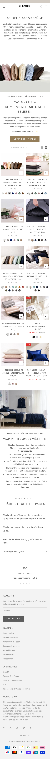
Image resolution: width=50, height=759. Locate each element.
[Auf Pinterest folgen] (24, 727)
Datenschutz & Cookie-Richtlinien (16, 689)
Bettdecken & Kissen (11, 642)
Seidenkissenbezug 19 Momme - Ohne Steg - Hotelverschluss (12, 182)
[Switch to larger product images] (42, 147)
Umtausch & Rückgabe (12, 680)
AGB (4, 684)
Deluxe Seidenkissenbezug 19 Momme (37, 326)
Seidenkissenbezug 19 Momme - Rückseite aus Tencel (13, 373)
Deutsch (23, 736)
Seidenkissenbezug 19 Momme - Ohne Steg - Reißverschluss (37, 182)
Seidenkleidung (9, 650)
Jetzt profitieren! (25, 139)
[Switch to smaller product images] (46, 147)
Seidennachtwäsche (11, 646)
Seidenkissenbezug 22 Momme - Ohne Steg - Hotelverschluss (37, 229)
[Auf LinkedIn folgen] (30, 727)
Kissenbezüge (8, 633)
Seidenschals (8, 654)
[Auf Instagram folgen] (17, 727)
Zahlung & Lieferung (11, 676)
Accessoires (8, 659)
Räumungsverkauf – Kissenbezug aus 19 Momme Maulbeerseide (37, 373)
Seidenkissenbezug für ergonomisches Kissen (13, 325)
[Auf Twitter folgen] (10, 727)
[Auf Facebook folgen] (4, 727)
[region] (25, 572)
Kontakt (6, 672)
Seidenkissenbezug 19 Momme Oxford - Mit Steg (12, 229)
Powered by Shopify (32, 741)
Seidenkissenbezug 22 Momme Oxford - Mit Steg (37, 276)
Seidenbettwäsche (10, 637)
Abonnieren (13, 619)
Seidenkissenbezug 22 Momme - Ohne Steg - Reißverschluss (12, 276)
